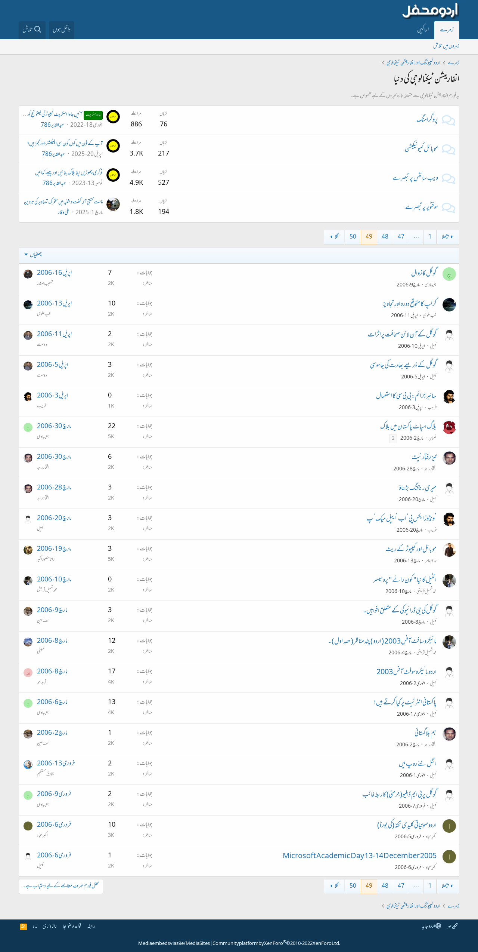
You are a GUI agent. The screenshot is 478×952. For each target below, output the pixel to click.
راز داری (50, 927)
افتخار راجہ (430, 469)
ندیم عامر (431, 561)
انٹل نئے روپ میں (418, 764)
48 (385, 237)
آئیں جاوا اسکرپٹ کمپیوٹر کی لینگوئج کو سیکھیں (58, 115)
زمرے (447, 30)
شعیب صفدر (45, 283)
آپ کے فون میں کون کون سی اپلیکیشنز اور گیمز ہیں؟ (65, 144)
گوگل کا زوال (424, 274)
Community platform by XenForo (276, 944)
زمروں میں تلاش (446, 47)
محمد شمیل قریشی (426, 591)
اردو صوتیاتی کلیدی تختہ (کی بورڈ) (407, 826)
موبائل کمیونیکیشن (421, 149)
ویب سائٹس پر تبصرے (415, 178)
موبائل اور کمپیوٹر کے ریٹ (411, 550)
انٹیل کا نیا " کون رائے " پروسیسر (405, 580)
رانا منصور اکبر (46, 559)
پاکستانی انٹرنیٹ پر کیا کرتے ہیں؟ (405, 703)
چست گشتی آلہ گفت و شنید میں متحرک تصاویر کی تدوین (63, 202)
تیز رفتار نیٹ (424, 458)
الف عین (43, 621)
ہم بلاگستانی (426, 734)
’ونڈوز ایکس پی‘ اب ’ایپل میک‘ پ (401, 519)
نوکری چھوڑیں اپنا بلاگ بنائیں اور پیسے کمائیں (69, 173)
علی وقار (63, 213)
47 (401, 237)
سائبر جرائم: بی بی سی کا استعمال (406, 396)
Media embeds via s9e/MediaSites (174, 944)
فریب (432, 407)
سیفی (40, 651)
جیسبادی (431, 285)
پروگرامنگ (427, 120)
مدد (35, 927)
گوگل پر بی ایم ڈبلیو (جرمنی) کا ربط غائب (399, 795)
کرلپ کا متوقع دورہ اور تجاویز (410, 304)
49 (369, 237)
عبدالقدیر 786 (52, 125)
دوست (42, 345)
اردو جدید (428, 927)
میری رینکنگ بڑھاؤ (418, 488)
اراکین (423, 30)
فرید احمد (41, 682)
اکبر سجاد (431, 837)
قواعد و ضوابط (72, 927)
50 (353, 237)
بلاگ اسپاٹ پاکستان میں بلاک (408, 427)
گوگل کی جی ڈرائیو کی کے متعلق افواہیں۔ (400, 611)
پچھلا (445, 237)
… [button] (416, 237)
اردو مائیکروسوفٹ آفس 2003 (406, 672)
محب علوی (430, 315)
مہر (449, 927)
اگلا (337, 237)
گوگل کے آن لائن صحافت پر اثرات (402, 335)
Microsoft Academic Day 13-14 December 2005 (360, 856)
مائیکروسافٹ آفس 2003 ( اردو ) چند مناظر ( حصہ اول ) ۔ (382, 642)
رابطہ (91, 927)
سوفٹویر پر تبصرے (421, 208)
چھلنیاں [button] (36, 255)
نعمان (432, 438)
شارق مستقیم (45, 774)
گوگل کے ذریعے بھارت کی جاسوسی (403, 366)
